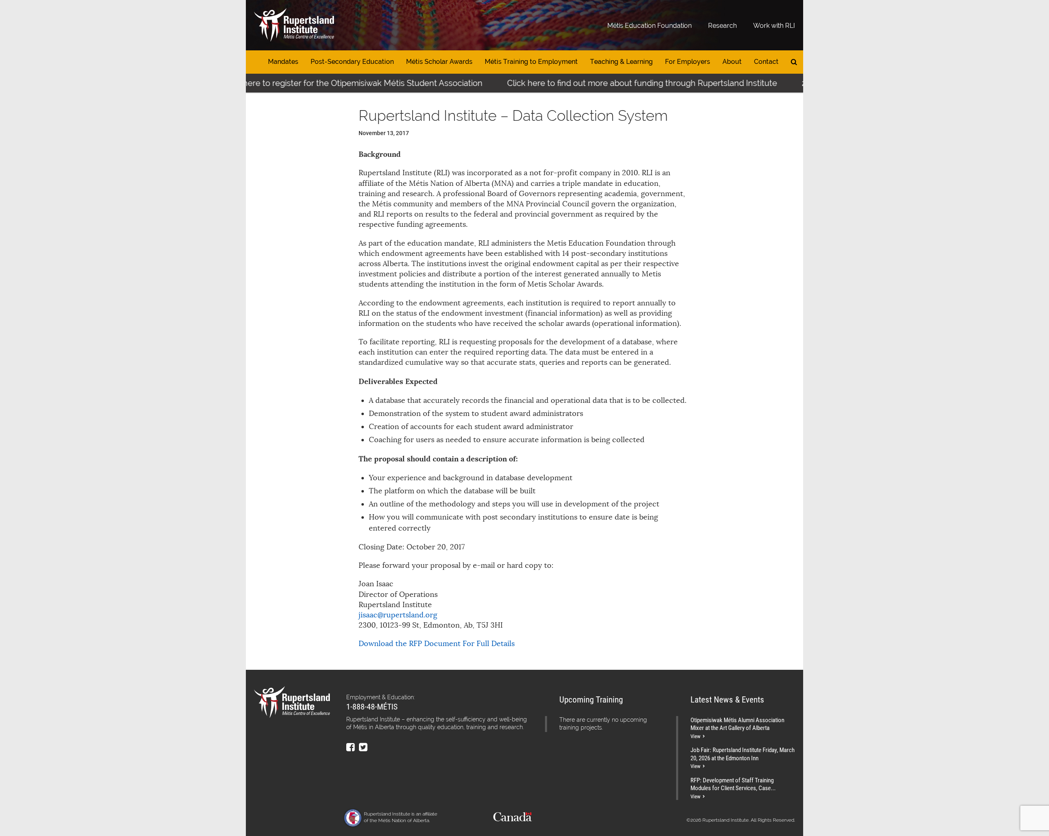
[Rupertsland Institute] (294, 25)
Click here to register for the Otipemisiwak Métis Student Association (332, 83)
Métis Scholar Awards (439, 62)
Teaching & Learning (621, 62)
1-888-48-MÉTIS (371, 706)
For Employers (687, 62)
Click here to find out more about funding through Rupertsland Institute (621, 83)
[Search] (794, 62)
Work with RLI (774, 25)
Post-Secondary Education (352, 62)
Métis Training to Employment (531, 62)
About (732, 62)
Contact (766, 62)
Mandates (283, 62)
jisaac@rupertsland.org (398, 614)
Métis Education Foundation (649, 25)
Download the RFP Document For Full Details (437, 643)
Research (722, 25)
